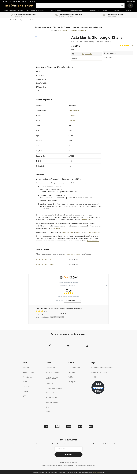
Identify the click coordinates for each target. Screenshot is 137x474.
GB (25, 396)
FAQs (47, 407)
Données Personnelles (99, 372)
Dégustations (27, 377)
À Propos (26, 367)
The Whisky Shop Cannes (45, 264)
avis (131, 45)
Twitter (70, 377)
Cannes (116, 10)
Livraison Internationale (54, 388)
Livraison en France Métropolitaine (52, 378)
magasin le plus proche (72, 254)
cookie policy (96, 472)
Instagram (72, 382)
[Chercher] (122, 5)
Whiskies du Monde (75, 10)
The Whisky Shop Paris (44, 259)
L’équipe (25, 382)
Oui (53, 317)
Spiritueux (92, 10)
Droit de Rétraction (52, 397)
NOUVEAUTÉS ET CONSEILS (35, 10)
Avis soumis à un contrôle (68, 285)
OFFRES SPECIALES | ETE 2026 (13, 10)
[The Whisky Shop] (18, 6)
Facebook (71, 372)
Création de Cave (52, 402)
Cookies (94, 377)
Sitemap (48, 412)
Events (128, 10)
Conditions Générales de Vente (102, 367)
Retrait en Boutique (52, 372)
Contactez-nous (92, 241)
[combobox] (80, 5)
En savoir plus (86, 220)
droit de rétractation (92, 232)
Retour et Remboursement (55, 393)
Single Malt (72, 120)
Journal (25, 391)
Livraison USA (51, 383)
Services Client (51, 367)
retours (78, 232)
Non (60, 317)
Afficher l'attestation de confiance (68, 282)
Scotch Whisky (56, 10)
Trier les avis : (60, 301)
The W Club (27, 386)
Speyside (71, 115)
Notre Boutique (28, 372)
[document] (68, 472)
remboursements (67, 232)
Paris (105, 10)
